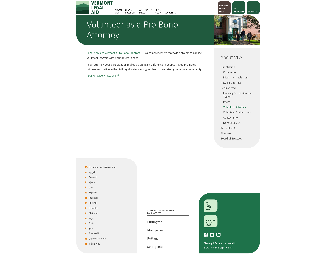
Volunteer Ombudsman (237, 112)
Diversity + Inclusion (235, 77)
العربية (92, 172)
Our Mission (227, 67)
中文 (91, 218)
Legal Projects (130, 11)
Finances (225, 133)
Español (93, 192)
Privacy (218, 243)
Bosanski (93, 177)
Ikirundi (93, 202)
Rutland (153, 238)
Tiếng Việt (94, 243)
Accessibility (230, 243)
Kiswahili (93, 208)
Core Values (230, 72)
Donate (252, 11)
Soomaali (94, 233)
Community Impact (145, 11)
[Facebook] (206, 235)
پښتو (91, 228)
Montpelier (155, 230)
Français (93, 197)
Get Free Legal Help (224, 8)
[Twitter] (212, 235)
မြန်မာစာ (92, 182)
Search (169, 12)
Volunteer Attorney (234, 107)
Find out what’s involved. (102, 75)
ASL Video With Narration (102, 167)
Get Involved (239, 10)
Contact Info (230, 117)
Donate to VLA (231, 122)
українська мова (97, 238)
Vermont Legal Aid (94, 7)
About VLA (118, 11)
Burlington (154, 222)
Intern (226, 101)
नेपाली (91, 223)
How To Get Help (230, 82)
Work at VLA (227, 128)
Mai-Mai (93, 213)
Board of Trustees (231, 138)
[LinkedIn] (218, 235)
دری (91, 187)
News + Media (159, 11)
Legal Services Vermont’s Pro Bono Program (113, 52)
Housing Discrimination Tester (237, 95)
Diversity (208, 243)
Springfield (155, 246)
